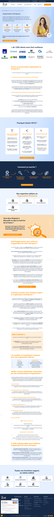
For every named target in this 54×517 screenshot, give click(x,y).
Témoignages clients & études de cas (48, 499)
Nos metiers (5, 10)
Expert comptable (26, 501)
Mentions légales (18, 515)
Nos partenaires (18, 500)
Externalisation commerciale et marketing (38, 502)
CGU (21, 515)
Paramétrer (5, 512)
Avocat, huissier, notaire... (28, 505)
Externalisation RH (36, 504)
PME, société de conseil (27, 498)
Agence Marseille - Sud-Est (19, 506)
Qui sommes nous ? (18, 496)
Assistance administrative (38, 500)
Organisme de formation (28, 503)
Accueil (3, 10)
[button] (2, 516)
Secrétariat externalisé (37, 498)
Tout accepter (14, 512)
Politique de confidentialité (26, 515)
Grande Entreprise (27, 500)
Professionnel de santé (27, 508)
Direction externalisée (37, 506)
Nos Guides (45, 500)
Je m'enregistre (34, 1)
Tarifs (16, 498)
